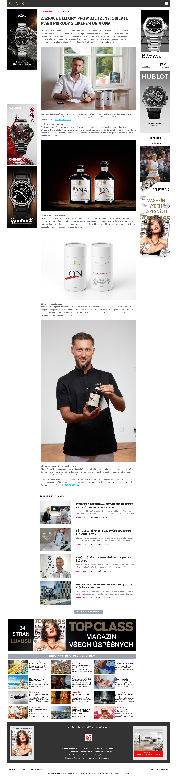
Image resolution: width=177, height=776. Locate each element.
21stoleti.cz (76, 677)
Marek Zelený (67, 11)
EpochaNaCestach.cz (103, 752)
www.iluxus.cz (14, 769)
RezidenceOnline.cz (69, 748)
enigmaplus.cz (120, 692)
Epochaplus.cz (85, 748)
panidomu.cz (119, 677)
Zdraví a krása (46, 11)
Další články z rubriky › (88, 612)
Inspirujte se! (149, 754)
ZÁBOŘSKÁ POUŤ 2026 (124, 664)
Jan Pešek (94, 517)
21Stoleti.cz (97, 748)
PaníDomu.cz (88, 755)
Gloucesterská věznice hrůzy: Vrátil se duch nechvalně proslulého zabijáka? (124, 695)
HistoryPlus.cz (87, 752)
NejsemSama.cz (105, 758)
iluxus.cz (75, 707)
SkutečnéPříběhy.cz (73, 758)
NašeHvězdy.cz (74, 755)
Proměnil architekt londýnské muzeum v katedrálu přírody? (81, 665)
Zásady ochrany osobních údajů (34, 769)
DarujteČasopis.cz (90, 758)
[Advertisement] (22, 86)
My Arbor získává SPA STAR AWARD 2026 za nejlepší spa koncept (81, 710)
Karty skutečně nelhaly (38, 664)
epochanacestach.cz (122, 662)
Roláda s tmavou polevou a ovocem (122, 710)
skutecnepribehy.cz (36, 662)
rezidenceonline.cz (35, 707)
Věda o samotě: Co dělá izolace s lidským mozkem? (81, 680)
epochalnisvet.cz (78, 662)
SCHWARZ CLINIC (63, 119)
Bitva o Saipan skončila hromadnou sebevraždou (38, 695)
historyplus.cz (34, 692)
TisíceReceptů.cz (102, 755)
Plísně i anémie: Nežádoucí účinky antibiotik (122, 680)
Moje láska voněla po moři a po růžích (38, 680)
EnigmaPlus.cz (110, 748)
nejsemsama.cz (34, 677)
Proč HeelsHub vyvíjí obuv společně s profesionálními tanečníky (80, 695)
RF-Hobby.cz (163, 769)
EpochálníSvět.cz (72, 752)
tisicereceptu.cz (120, 707)
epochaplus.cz (77, 692)
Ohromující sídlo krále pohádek (38, 710)
